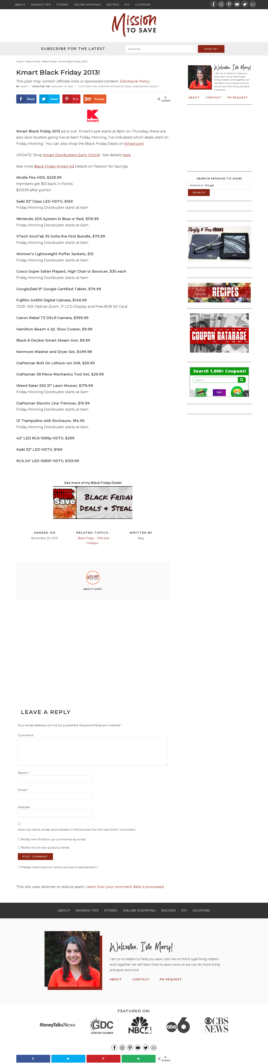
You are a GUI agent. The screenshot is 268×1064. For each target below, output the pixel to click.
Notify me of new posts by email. (45, 847)
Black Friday (86, 538)
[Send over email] (139, 1059)
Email (23, 790)
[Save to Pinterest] (103, 1059)
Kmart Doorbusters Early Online (71, 155)
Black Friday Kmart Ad (54, 166)
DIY (127, 4)
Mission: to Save (134, 25)
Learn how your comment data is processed (125, 887)
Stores (62, 4)
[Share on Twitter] (68, 1059)
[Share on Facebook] (33, 1059)
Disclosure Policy (135, 81)
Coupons (143, 4)
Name (23, 773)
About (20, 4)
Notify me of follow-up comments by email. (53, 839)
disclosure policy (145, 86)
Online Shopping (87, 4)
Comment (25, 735)
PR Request (237, 97)
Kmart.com (134, 144)
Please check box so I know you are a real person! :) (59, 867)
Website (24, 807)
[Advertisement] (92, 645)
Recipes (113, 4)
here (127, 155)
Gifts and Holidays (98, 540)
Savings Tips (41, 4)
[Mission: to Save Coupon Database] (219, 354)
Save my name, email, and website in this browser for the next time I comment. (77, 829)
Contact (214, 97)
